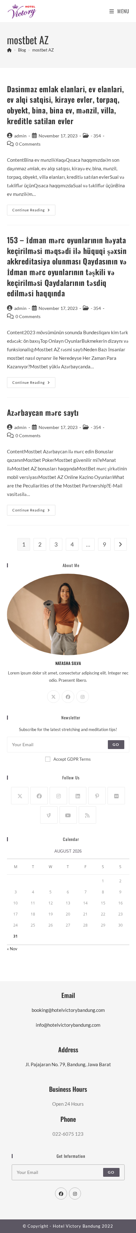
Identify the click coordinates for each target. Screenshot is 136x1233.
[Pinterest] (97, 795)
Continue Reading (33, 211)
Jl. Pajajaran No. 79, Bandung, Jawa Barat (68, 1064)
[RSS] (87, 815)
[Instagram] (82, 696)
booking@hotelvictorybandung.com (68, 1010)
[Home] (9, 49)
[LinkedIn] (77, 795)
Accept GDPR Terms (72, 759)
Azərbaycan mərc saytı (43, 412)
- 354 (96, 135)
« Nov (12, 948)
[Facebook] (68, 696)
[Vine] (49, 815)
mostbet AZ (43, 49)
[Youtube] (68, 815)
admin (20, 135)
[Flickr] (116, 795)
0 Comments (27, 144)
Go (116, 744)
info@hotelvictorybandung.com (68, 1025)
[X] (53, 696)
